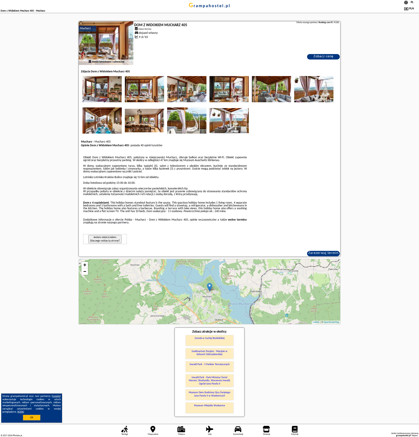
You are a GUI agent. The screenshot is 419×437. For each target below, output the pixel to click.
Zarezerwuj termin (323, 253)
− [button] (84, 271)
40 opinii (146, 145)
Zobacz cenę (323, 56)
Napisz (415, 435)
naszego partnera (118, 222)
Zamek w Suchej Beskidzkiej (210, 338)
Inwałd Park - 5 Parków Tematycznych (210, 364)
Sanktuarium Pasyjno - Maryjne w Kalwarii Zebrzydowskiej (209, 353)
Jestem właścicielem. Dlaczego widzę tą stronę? (105, 239)
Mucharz (85, 28)
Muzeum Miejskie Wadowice (209, 405)
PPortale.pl (17, 435)
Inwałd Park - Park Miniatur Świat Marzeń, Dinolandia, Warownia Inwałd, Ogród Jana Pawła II (209, 380)
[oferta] (90, 62)
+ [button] (84, 265)
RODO (20, 412)
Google (56, 396)
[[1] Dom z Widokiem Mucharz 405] (106, 43)
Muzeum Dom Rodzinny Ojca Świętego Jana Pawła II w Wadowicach (209, 394)
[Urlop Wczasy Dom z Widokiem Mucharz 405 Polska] (102, 89)
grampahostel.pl (209, 6)
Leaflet (316, 322)
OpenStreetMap (331, 322)
